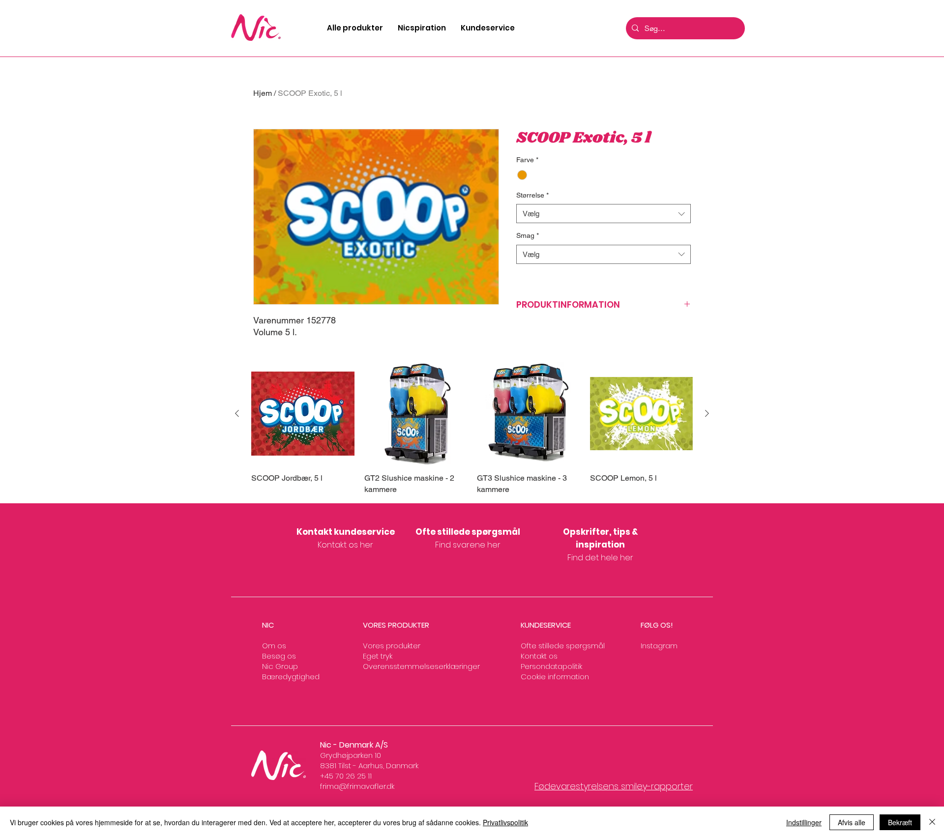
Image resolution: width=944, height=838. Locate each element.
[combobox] (603, 213)
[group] (472, 428)
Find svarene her (468, 544)
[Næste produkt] (707, 413)
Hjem (262, 93)
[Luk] (932, 822)
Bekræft (900, 822)
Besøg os (279, 656)
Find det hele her (600, 557)
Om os (274, 645)
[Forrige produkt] (237, 413)
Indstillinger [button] (804, 822)
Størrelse (532, 195)
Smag (527, 235)
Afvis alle (851, 822)
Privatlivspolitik (505, 822)
